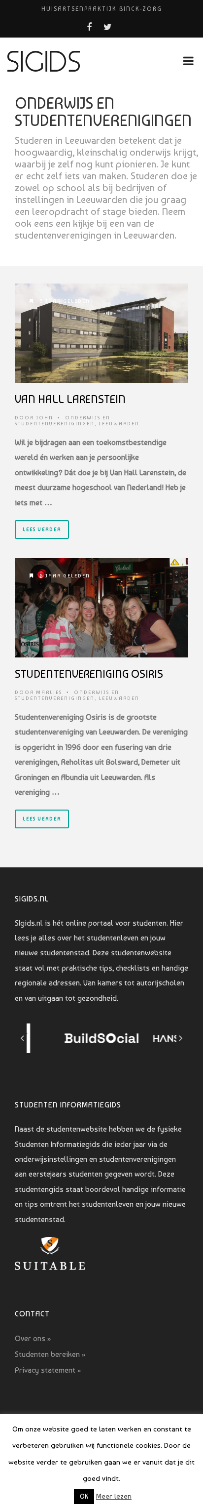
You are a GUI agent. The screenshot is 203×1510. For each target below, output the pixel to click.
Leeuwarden (119, 423)
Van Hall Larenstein (70, 399)
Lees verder (42, 529)
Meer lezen (114, 1496)
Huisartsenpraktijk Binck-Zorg (101, 8)
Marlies (49, 692)
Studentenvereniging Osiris (89, 674)
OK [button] (84, 1496)
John (44, 417)
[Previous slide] (23, 1038)
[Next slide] (180, 1038)
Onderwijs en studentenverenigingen (62, 420)
